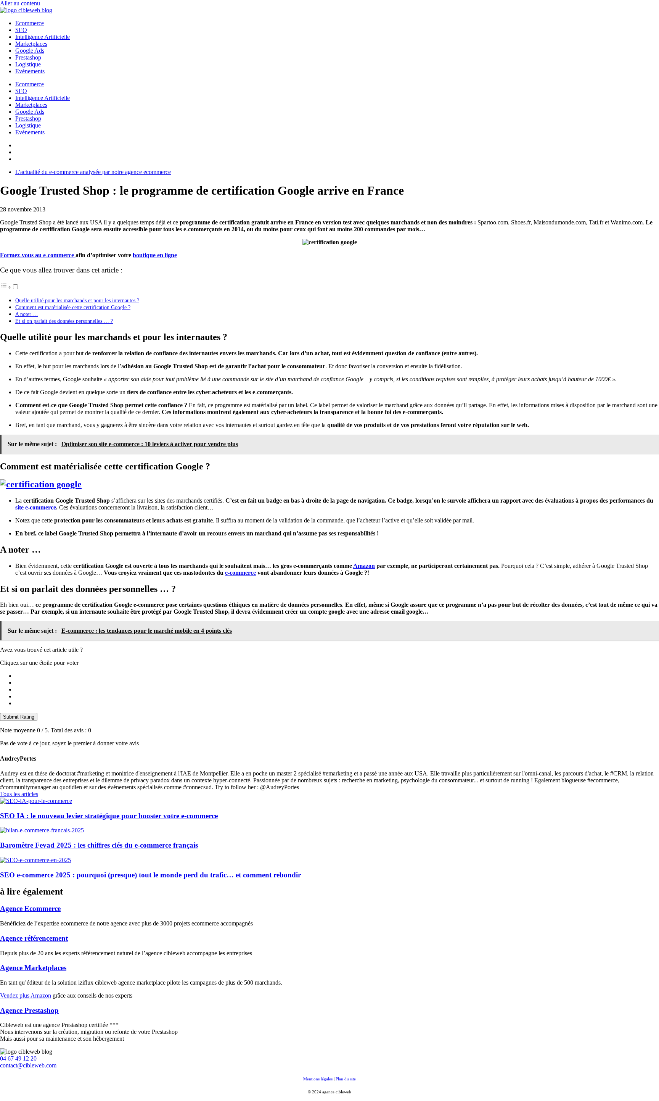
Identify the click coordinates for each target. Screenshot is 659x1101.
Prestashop (28, 57)
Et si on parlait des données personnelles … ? (64, 321)
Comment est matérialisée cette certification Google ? (72, 307)
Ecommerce (29, 23)
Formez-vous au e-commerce (38, 255)
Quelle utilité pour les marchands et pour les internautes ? (77, 300)
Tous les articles (19, 794)
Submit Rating (18, 717)
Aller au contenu (20, 3)
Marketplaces (31, 43)
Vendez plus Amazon (25, 995)
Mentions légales (318, 1079)
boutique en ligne (155, 255)
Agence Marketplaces (33, 968)
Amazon (364, 566)
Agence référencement (34, 938)
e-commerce (240, 572)
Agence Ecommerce (30, 908)
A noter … (26, 314)
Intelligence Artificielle (42, 37)
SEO (21, 30)
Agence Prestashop (29, 1010)
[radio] (337, 675)
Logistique (28, 64)
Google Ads (29, 50)
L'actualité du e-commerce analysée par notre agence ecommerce (93, 172)
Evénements (30, 71)
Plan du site (346, 1079)
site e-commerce (35, 507)
